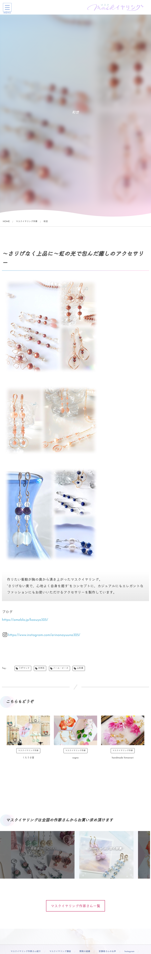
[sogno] (75, 730)
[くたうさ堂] (28, 730)
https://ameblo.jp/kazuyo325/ (25, 620)
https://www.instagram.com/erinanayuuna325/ (44, 635)
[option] (43, 855)
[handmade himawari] (122, 730)
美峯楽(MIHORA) (42, 848)
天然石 (41, 668)
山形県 (80, 668)
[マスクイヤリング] (115, 7)
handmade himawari (123, 758)
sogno (75, 758)
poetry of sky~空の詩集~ (106, 848)
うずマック (24, 668)
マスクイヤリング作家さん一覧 (75, 906)
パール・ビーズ (60, 668)
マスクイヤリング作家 (28, 751)
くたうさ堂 (28, 758)
